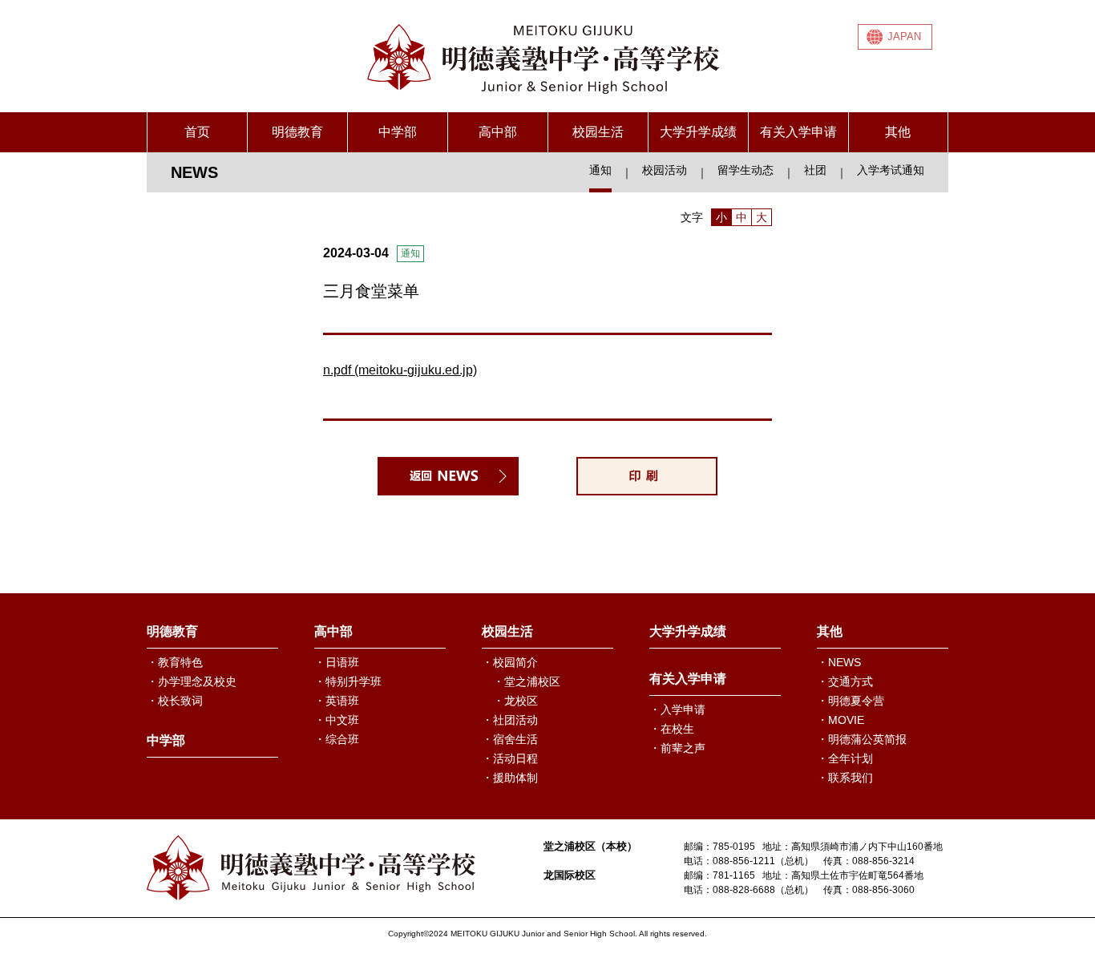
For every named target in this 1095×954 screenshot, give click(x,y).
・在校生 (671, 728)
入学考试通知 (890, 170)
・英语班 (336, 700)
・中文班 (336, 719)
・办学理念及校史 (191, 681)
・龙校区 (515, 700)
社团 (815, 170)
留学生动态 (745, 170)
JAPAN (904, 36)
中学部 (397, 132)
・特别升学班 (348, 681)
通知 (600, 170)
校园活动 (664, 170)
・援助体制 (510, 777)
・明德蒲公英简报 (862, 739)
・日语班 (336, 662)
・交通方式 (845, 681)
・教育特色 (175, 662)
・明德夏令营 (850, 700)
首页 (197, 132)
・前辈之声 (677, 748)
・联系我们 (845, 777)
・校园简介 (510, 662)
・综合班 (336, 739)
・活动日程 (510, 758)
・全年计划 (845, 758)
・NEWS (839, 662)
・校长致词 (175, 700)
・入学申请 (677, 709)
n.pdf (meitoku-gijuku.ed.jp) (400, 370)
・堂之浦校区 (526, 681)
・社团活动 (510, 719)
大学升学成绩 (698, 132)
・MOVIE (840, 719)
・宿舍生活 (510, 739)
